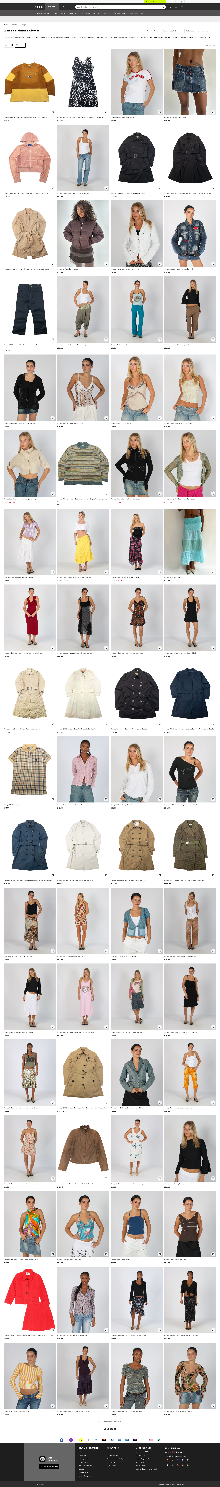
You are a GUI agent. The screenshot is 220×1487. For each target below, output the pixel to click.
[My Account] (170, 6)
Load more (110, 1429)
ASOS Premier (83, 1462)
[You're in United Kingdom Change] (181, 1)
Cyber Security (112, 1466)
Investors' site (111, 1462)
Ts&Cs (173, 1484)
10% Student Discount (85, 1466)
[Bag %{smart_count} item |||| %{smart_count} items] (182, 6)
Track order (82, 1455)
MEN (65, 7)
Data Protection (83, 1472)
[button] (167, 1460)
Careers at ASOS (112, 1455)
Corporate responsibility (115, 1459)
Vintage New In (153, 31)
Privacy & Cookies (164, 1484)
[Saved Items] (176, 6)
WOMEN (52, 7)
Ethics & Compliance (85, 1476)
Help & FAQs (172, 2)
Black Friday (140, 1462)
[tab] (39, 13)
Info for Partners (141, 1466)
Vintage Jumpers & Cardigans (198, 31)
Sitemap (81, 1469)
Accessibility (181, 1484)
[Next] (214, 31)
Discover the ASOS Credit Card (146, 1469)
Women (14, 25)
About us (110, 1452)
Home (6, 25)
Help (80, 1452)
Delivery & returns (84, 1459)
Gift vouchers (140, 1455)
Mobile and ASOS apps (143, 1452)
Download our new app (155, 2)
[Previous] (144, 31)
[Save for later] (52, 112)
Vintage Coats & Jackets (173, 31)
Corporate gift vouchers (143, 1459)
